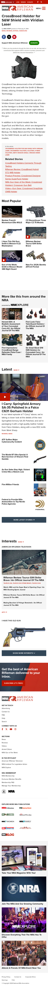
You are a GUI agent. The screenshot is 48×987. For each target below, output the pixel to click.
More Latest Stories (30, 519)
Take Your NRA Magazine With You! (19, 872)
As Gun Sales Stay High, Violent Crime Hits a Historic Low (16, 470)
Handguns (23, 31)
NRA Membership (8, 776)
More (16, 370)
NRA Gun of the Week (10, 752)
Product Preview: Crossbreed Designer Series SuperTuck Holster (23, 177)
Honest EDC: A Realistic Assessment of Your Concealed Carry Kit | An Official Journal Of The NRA (11, 326)
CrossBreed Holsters (18, 151)
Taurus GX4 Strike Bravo (22, 583)
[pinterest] (14, 35)
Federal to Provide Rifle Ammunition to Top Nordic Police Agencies (13, 501)
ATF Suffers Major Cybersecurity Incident (12, 440)
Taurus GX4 (36, 583)
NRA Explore (6, 767)
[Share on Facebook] (3, 35)
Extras (15, 31)
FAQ (3, 715)
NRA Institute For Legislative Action (14, 764)
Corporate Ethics (30, 977)
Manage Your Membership (11, 785)
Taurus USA (7, 583)
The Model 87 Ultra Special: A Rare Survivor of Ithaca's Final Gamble (15, 456)
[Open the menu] (44, 8)
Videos (4, 746)
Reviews (9, 31)
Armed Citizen (7, 749)
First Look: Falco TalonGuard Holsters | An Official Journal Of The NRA (35, 325)
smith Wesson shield (20, 153)
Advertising (6, 708)
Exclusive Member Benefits (11, 779)
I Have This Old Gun (11, 620)
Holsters (30, 151)
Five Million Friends (10, 484)
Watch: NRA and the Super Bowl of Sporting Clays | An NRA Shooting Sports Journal (23, 588)
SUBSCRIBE (13, 683)
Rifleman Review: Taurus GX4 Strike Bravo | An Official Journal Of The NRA (23, 579)
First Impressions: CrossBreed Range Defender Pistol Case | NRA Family (11, 351)
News (4, 31)
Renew (23, 2)
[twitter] (9, 35)
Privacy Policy (6, 977)
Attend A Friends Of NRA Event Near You (21, 967)
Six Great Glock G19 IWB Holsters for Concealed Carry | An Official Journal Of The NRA (36, 352)
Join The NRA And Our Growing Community (22, 903)
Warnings (5, 980)
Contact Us (6, 711)
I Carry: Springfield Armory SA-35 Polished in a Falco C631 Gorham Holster (21, 407)
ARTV (3, 612)
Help (3, 718)
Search (4, 721)
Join (17, 2)
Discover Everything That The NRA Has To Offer (21, 936)
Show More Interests (29, 653)
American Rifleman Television (16, 546)
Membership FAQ (8, 782)
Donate (30, 2)
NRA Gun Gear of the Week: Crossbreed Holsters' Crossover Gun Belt (23, 184)
